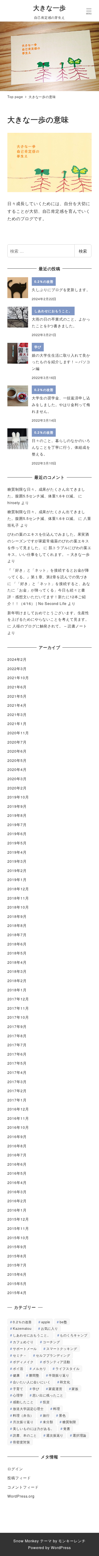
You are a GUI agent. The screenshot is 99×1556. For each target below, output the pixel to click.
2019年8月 (16, 815)
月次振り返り (23, 1421)
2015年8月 (16, 1256)
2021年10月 (18, 677)
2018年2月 (16, 980)
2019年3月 (16, 861)
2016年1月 (16, 1210)
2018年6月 (16, 944)
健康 (16, 1375)
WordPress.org (21, 1496)
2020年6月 (16, 751)
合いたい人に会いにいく (32, 1381)
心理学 (18, 1395)
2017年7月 (16, 1044)
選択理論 (80, 1435)
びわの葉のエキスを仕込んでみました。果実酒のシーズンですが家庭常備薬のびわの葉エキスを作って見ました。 (48, 540)
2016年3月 (16, 1191)
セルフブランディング (53, 1355)
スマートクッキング (61, 1348)
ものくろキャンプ (73, 1335)
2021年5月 (16, 696)
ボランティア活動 (56, 1361)
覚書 (66, 1428)
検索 (83, 251)
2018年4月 (16, 962)
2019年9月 (16, 806)
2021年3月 (16, 714)
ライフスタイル (67, 1368)
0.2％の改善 (22, 1321)
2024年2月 (16, 659)
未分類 (48, 1421)
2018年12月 (18, 888)
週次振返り (55, 1435)
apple (45, 1321)
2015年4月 (16, 1292)
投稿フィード (19, 1477)
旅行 (46, 1415)
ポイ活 (18, 1368)
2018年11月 (18, 898)
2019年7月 (16, 824)
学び (35, 1388)
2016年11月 (18, 1118)
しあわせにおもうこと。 (32, 1335)
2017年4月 (16, 1072)
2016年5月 (16, 1173)
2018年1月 (16, 990)
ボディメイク (23, 1361)
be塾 (63, 1321)
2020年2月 (16, 788)
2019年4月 (16, 852)
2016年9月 (16, 1136)
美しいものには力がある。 (33, 1428)
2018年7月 (16, 934)
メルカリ (39, 1368)
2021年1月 (16, 723)
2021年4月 (16, 705)
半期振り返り (59, 1375)
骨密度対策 (21, 1441)
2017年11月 (18, 1008)
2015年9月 (16, 1246)
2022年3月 (16, 668)
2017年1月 (16, 1100)
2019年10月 (18, 797)
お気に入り (49, 1328)
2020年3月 (16, 778)
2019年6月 (16, 833)
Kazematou (22, 1328)
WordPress (61, 1547)
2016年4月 (16, 1182)
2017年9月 (16, 1026)
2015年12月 (18, 1219)
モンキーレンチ (71, 1540)
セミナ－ (20, 1355)
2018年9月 (16, 916)
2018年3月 (16, 971)
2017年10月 (18, 1017)
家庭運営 (55, 1388)
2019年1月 (16, 879)
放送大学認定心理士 (28, 1408)
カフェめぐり (23, 1341)
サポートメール (25, 1348)
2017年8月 (16, 1035)
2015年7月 (16, 1265)
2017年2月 (16, 1090)
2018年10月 (18, 907)
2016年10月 (18, 1127)
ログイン (15, 1468)
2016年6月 (16, 1164)
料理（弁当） (23, 1415)
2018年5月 (16, 953)
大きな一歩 (49, 7)
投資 (46, 1401)
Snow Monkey (26, 1540)
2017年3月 (16, 1081)
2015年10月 (18, 1237)
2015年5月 (16, 1283)
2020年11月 (18, 732)
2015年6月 (16, 1274)
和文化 (65, 1381)
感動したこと (23, 1401)
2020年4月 (16, 769)
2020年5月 (16, 760)
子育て (18, 1388)
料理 (56, 1408)
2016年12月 (18, 1109)
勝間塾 (34, 1375)
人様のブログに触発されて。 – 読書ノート (49, 626)
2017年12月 (18, 999)
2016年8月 (16, 1146)
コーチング (51, 1341)
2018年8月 (16, 925)
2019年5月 (16, 843)
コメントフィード (22, 1487)
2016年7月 (16, 1155)
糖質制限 (69, 1421)
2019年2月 (16, 870)
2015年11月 (18, 1228)
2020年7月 (16, 742)
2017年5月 (16, 1063)
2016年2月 (16, 1200)
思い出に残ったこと (47, 1395)
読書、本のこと (25, 1435)
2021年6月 (16, 687)
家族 (75, 1388)
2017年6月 (16, 1054)
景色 (62, 1415)
